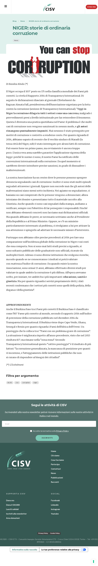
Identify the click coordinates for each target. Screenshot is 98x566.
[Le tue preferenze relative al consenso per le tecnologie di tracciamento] (93, 561)
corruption (26, 382)
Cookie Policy (55, 533)
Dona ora (91, 7)
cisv (17, 382)
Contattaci (56, 469)
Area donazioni (13, 518)
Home (53, 451)
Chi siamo (55, 455)
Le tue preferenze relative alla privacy (60, 549)
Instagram (55, 509)
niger (35, 382)
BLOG (10, 382)
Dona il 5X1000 (13, 505)
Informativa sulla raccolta (24, 549)
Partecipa (55, 464)
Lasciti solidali (12, 509)
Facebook (55, 500)
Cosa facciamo (57, 460)
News (16, 40)
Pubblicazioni (57, 477)
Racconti (55, 482)
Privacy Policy (43, 533)
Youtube (55, 514)
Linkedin (55, 505)
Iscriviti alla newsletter (16, 514)
